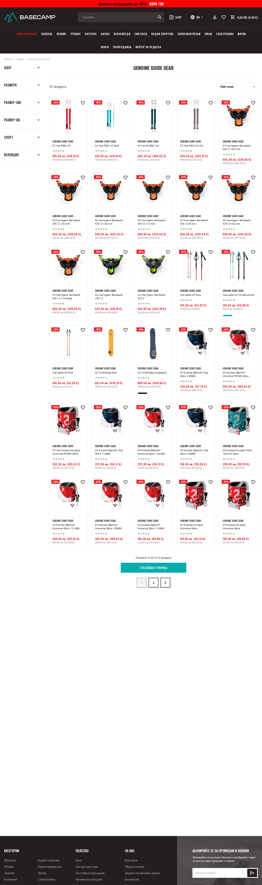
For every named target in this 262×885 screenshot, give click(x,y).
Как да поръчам (87, 866)
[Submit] (252, 873)
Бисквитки (132, 879)
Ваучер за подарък (148, 47)
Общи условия (134, 866)
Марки (242, 34)
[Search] (160, 17)
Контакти (131, 860)
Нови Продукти (26, 34)
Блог (79, 860)
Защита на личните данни (142, 873)
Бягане (105, 34)
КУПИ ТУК (156, 3)
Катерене (91, 34)
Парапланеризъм (189, 34)
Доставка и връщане (90, 873)
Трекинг (75, 34)
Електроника (225, 34)
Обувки (61, 34)
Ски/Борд (140, 34)
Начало (8, 59)
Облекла (46, 34)
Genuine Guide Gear (39, 59)
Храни (208, 34)
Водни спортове (162, 34)
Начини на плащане (89, 879)
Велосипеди (122, 34)
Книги (105, 47)
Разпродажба (122, 47)
